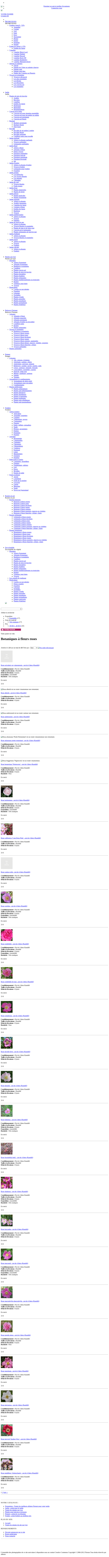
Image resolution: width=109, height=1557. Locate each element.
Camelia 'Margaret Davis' (22, 62)
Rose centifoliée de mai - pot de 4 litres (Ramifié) (17, 982)
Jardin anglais (14, 173)
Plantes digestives (19, 393)
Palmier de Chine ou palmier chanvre (26, 67)
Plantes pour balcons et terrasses (16, 1512)
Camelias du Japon (20, 205)
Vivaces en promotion (16, 75)
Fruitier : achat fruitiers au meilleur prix (18, 1516)
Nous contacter (10, 1536)
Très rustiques (14, 622)
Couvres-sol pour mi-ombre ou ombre (26, 115)
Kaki (15, 33)
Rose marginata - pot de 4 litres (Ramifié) (15, 1371)
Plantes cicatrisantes (20, 396)
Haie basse (17, 127)
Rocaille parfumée (20, 134)
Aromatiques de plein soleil (23, 381)
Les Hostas (17, 81)
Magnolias (17, 107)
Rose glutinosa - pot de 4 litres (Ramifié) (14, 1191)
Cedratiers (17, 442)
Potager (7, 354)
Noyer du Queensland (21, 490)
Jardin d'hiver (13, 194)
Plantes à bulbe (19, 297)
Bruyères (17, 100)
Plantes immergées (20, 190)
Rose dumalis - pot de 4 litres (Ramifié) (14, 1086)
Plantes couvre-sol (20, 270)
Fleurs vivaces (18, 151)
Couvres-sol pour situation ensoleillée (26, 113)
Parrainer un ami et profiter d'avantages (57, 6)
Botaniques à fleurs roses (22, 534)
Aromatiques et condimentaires (19, 379)
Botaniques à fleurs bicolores (23, 536)
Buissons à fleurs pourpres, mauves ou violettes (29, 511)
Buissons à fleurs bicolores (23, 505)
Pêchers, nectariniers (20, 429)
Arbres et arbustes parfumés (23, 140)
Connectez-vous (56, 8)
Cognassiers (18, 421)
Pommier (17, 42)
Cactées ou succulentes (21, 289)
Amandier (17, 27)
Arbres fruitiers (14, 412)
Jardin (7, 92)
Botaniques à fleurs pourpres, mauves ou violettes (30, 540)
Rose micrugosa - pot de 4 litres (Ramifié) (15, 1405)
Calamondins (18, 440)
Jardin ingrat (13, 239)
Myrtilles (17, 471)
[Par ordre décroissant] (46, 648)
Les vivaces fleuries (20, 176)
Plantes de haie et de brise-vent (24, 228)
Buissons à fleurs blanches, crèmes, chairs (28, 513)
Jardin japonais (14, 199)
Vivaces (16, 213)
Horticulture (13, 287)
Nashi (16, 427)
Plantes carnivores (20, 599)
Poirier (16, 41)
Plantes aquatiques (20, 301)
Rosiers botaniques (15, 530)
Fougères (17, 171)
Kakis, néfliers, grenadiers (22, 425)
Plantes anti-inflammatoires (23, 391)
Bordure (12, 121)
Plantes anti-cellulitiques (22, 400)
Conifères (17, 268)
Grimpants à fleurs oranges (23, 524)
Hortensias (17, 106)
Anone (16, 477)
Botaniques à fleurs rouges (22, 532)
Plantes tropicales (19, 195)
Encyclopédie (9, 547)
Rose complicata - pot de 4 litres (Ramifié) (15, 1016)
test (15, 161)
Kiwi (15, 35)
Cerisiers (16, 417)
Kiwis (16, 469)
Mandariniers (18, 454)
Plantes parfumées (15, 349)
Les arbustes (18, 178)
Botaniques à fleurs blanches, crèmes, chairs (28, 542)
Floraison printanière (20, 153)
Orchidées (17, 295)
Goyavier (17, 482)
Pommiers (17, 433)
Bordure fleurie (19, 125)
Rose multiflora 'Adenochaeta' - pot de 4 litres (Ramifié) (19, 1473)
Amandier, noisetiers (20, 415)
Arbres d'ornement (20, 262)
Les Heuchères (19, 83)
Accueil (7, 1523)
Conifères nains (19, 324)
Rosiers (16, 282)
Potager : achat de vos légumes (15, 1514)
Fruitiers (16, 245)
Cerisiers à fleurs (19, 207)
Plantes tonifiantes (20, 398)
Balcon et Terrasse (11, 310)
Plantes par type (10, 257)
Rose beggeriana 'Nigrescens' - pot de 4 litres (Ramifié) (19, 764)
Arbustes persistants (20, 320)
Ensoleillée (13, 618)
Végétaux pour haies (20, 283)
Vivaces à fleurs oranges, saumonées (26, 341)
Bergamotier (18, 438)
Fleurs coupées (19, 584)
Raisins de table (19, 473)
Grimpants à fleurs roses (22, 521)
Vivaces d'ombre (19, 167)
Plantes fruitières (19, 276)
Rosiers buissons (15, 500)
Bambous (17, 211)
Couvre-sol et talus (15, 111)
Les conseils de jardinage (17, 578)
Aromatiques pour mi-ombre (23, 383)
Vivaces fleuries (19, 184)
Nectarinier (17, 37)
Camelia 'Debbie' (19, 54)
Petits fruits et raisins (16, 459)
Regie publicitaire (11, 1534)
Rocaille (12, 129)
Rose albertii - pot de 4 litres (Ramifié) (14, 693)
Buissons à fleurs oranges (22, 509)
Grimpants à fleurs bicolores (23, 519)
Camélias (17, 102)
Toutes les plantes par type (14, 1510)
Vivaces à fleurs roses (21, 335)
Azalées (16, 98)
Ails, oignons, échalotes (22, 360)
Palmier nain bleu (19, 71)
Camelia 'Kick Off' (20, 58)
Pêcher (16, 39)
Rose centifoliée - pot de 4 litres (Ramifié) (15, 944)
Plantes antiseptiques (20, 389)
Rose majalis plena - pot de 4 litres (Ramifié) (16, 1335)
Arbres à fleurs (19, 148)
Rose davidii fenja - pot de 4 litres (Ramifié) (15, 1052)
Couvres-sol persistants (21, 117)
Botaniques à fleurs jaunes (22, 538)
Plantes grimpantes (20, 278)
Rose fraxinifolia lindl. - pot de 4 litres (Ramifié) (17, 1157)
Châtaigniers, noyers (20, 419)
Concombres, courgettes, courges (25, 370)
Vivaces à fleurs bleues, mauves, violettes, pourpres (31, 343)
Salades (16, 375)
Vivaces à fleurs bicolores (22, 337)
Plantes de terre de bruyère (18, 96)
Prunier (16, 44)
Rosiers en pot (10, 496)
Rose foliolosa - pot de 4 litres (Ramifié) (14, 1120)
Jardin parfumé (14, 138)
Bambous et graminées (21, 266)
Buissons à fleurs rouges (22, 502)
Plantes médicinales (15, 387)
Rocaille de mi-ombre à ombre (24, 130)
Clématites (17, 180)
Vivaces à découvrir (20, 77)
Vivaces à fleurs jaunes (21, 339)
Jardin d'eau (13, 188)
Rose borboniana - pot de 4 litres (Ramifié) (15, 800)
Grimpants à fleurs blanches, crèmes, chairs (28, 528)
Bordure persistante (20, 123)
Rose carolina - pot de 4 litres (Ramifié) (14, 906)
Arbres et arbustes (20, 201)
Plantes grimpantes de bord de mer (25, 232)
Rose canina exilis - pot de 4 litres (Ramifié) (15, 872)
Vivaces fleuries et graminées (23, 226)
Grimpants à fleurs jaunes (22, 523)
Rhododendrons (19, 109)
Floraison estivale (19, 155)
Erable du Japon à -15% (17, 46)
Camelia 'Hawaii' (19, 56)
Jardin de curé (14, 182)
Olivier (16, 65)
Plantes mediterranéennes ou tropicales (26, 280)
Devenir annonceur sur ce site (15, 1532)
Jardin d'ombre (14, 163)
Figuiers (16, 423)
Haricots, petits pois (20, 371)
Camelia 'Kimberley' (20, 60)
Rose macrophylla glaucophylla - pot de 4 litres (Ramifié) (20, 1301)
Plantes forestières (20, 274)
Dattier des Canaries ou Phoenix (24, 73)
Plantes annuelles (19, 299)
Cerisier (16, 29)
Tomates (16, 377)
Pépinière (12, 261)
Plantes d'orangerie (20, 197)
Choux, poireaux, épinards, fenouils (26, 368)
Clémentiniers (18, 446)
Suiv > (5, 1492)
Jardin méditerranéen (16, 215)
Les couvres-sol (19, 85)
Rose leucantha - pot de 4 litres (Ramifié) (14, 1229)
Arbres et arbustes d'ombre (23, 165)
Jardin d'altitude (14, 234)
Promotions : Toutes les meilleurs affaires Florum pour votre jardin (27, 1506)
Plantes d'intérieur (20, 305)
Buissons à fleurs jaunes (22, 507)
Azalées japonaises (20, 203)
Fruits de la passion (20, 480)
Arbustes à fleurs (19, 150)
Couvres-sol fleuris (20, 119)
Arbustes (12, 314)
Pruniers (16, 435)
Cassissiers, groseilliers (21, 461)
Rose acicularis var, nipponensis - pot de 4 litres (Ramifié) (20, 665)
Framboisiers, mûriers (21, 465)
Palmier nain (18, 69)
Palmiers (16, 220)
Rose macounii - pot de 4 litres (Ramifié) (14, 1263)
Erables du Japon (19, 48)
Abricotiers (17, 414)
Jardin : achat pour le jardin (14, 1508)
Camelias (12, 50)
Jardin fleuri (13, 146)
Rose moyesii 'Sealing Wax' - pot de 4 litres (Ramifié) (19, 1439)
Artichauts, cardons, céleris (23, 362)
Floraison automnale (20, 157)
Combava (17, 448)
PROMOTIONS (10, 21)
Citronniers (17, 444)
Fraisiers (16, 463)
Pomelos (16, 458)
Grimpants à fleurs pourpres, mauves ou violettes (30, 526)
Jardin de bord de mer (16, 222)
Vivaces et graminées (16, 329)
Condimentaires (19, 385)
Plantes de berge (19, 192)
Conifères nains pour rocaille (23, 136)
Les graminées (18, 86)
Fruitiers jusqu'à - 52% (16, 25)
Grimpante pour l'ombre (22, 169)
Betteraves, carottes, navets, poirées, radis (27, 366)
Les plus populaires (20, 79)
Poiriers (16, 431)
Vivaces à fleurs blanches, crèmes (25, 345)
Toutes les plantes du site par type (16, 1525)
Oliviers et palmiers (15, 64)
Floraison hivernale (20, 159)
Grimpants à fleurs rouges (22, 517)
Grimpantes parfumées (21, 144)
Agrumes (12, 436)
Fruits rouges (18, 186)
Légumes (17, 293)
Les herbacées (18, 174)
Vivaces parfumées (20, 142)
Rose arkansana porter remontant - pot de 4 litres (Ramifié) (20, 740)
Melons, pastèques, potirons (23, 373)
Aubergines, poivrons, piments (24, 364)
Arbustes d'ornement (20, 264)
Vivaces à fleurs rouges (21, 333)
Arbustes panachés (20, 318)
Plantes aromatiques (20, 303)
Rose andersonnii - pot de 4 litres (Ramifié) (15, 717)
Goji (15, 31)
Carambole (17, 479)
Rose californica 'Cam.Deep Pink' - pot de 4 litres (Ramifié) (21, 838)
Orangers (17, 456)
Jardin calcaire (14, 247)
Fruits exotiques (14, 475)
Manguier (17, 486)
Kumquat (17, 450)
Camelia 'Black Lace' (21, 52)
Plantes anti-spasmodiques (22, 402)
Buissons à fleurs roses (21, 503)
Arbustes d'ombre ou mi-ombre (24, 322)
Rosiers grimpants (15, 515)
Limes (16, 452)
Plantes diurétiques (20, 394)
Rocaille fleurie (19, 132)
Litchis (16, 484)
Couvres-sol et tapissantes (22, 230)
